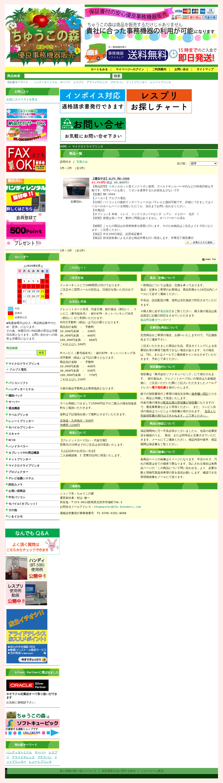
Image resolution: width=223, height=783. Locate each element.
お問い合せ (181, 69)
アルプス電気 (18, 369)
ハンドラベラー (18, 446)
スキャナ (14, 433)
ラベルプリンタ (18, 414)
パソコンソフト (18, 383)
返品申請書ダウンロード (156, 319)
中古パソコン (16, 497)
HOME (63, 146)
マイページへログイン (130, 69)
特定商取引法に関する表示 (119, 771)
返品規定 (166, 311)
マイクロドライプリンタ (24, 363)
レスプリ (78, 82)
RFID (11, 440)
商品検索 (13, 76)
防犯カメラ (15, 484)
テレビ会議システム (21, 478)
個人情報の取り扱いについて (78, 771)
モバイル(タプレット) (22, 503)
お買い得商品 (16, 490)
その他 (12, 510)
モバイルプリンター (21, 427)
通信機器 (14, 408)
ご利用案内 (159, 69)
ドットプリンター (136, 82)
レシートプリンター (21, 421)
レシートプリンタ (160, 82)
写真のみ (82, 161)
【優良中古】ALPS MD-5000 (111, 178)
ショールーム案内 (152, 771)
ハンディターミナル (45, 82)
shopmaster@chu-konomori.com (117, 506)
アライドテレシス (97, 82)
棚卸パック (15, 395)
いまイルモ (15, 516)
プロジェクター (18, 472)
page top (210, 259)
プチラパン (116, 82)
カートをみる (99, 69)
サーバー (65, 82)
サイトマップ (205, 69)
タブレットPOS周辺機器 (23, 452)
